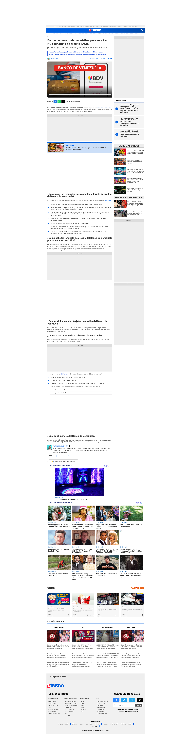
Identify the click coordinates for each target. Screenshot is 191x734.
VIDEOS (117, 34)
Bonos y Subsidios (102, 701)
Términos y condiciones (131, 711)
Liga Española (69, 711)
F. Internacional (83, 34)
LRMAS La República (126, 724)
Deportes (93, 34)
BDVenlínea (64, 374)
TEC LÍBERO (124, 34)
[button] (142, 30)
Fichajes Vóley (133, 26)
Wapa (98, 724)
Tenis (82, 707)
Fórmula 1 (84, 709)
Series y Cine (101, 707)
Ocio (99, 34)
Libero (82, 724)
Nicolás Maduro (69, 456)
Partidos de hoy (62, 26)
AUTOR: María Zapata (60, 446)
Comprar (66, 615)
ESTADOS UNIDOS (108, 34)
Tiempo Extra (134, 34)
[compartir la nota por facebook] (55, 101)
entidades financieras (104, 108)
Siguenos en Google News (74, 101)
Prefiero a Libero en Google (65, 461)
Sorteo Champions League (75, 26)
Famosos (100, 705)
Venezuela (107, 200)
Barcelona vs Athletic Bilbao (91, 26)
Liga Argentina (69, 709)
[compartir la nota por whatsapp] (59, 101)
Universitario (104, 26)
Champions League (71, 703)
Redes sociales (101, 703)
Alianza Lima (113, 26)
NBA (82, 705)
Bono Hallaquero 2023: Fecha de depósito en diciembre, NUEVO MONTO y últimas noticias (86, 148)
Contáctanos (120, 709)
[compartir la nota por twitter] (63, 101)
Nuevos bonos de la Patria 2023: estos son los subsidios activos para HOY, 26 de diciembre (77, 54)
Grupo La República (63, 724)
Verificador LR (114, 724)
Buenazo (105, 724)
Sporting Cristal (53, 705)
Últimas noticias (58, 34)
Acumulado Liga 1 (122, 26)
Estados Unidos (102, 713)
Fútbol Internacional (70, 698)
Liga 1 (50, 707)
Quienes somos (129, 709)
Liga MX (67, 716)
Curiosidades (101, 709)
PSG (66, 713)
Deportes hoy (84, 698)
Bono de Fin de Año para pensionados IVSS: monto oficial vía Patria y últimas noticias (76, 52)
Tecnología (100, 711)
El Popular (74, 724)
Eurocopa (68, 707)
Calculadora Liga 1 (54, 709)
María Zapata (55, 58)
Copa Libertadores (70, 701)
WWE (82, 703)
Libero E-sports (90, 724)
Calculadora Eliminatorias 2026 (54, 712)
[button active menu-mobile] (48, 30)
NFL (82, 711)
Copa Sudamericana (71, 705)
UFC (82, 701)
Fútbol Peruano (70, 34)
